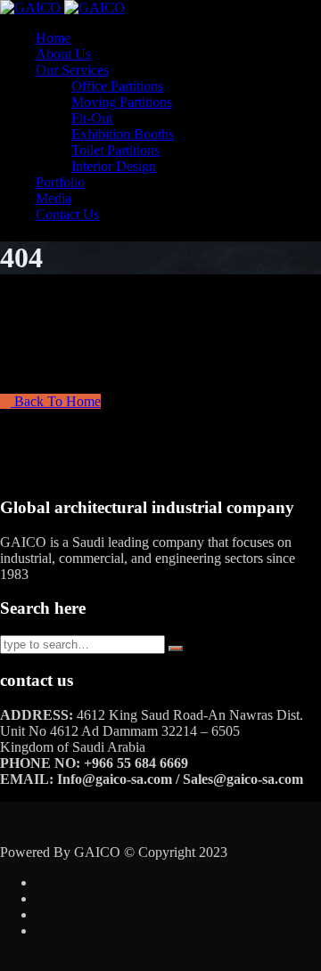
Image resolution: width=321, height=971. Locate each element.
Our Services (72, 70)
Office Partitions (117, 86)
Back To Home (56, 401)
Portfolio (60, 182)
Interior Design (113, 166)
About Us (63, 53)
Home (53, 37)
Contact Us (67, 214)
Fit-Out (91, 118)
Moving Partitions (121, 102)
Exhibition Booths (122, 134)
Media (53, 198)
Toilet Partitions (115, 150)
